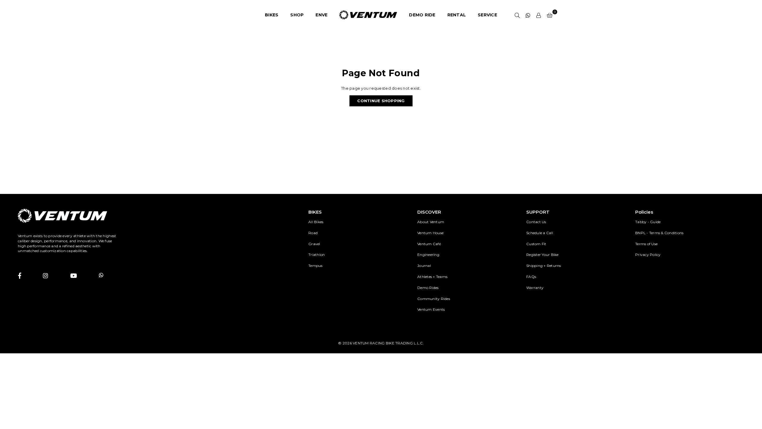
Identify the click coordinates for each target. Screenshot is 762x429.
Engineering (428, 254)
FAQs (531, 276)
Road (313, 233)
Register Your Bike (542, 254)
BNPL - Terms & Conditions (659, 233)
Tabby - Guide (647, 222)
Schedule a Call (539, 233)
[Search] (517, 14)
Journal (424, 265)
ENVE (321, 15)
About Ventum (430, 222)
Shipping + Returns (543, 265)
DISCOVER (429, 212)
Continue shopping (381, 100)
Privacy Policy (648, 254)
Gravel (314, 244)
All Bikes (315, 222)
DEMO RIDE (422, 15)
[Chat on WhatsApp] (528, 14)
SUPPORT (537, 212)
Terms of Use (646, 244)
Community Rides (433, 298)
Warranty (535, 287)
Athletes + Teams (432, 276)
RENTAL (456, 15)
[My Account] (538, 14)
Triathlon (316, 254)
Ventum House (430, 233)
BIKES (271, 15)
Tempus (315, 265)
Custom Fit (536, 244)
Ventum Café (429, 244)
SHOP (297, 15)
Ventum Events (431, 309)
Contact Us (536, 222)
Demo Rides (428, 287)
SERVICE (487, 15)
